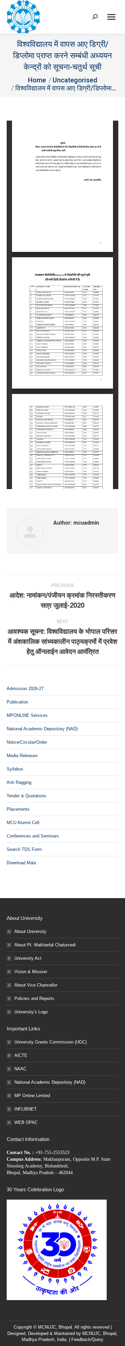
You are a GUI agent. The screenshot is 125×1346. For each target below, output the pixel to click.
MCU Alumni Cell (23, 822)
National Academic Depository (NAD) (42, 728)
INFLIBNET (25, 1109)
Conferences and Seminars (33, 835)
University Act (27, 958)
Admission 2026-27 (25, 688)
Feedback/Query (87, 1339)
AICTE (20, 1055)
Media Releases (22, 755)
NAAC (20, 1068)
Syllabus (15, 768)
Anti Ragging (19, 782)
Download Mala (21, 862)
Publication (17, 701)
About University (30, 931)
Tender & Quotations (26, 795)
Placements (18, 809)
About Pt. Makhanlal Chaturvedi (45, 944)
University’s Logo (31, 1011)
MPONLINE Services (27, 715)
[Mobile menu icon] (111, 17)
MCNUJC (91, 1333)
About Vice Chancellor (35, 985)
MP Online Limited (32, 1095)
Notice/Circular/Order (27, 742)
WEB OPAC (26, 1122)
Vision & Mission (30, 971)
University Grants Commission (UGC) (50, 1042)
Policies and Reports (34, 998)
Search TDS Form (24, 849)
